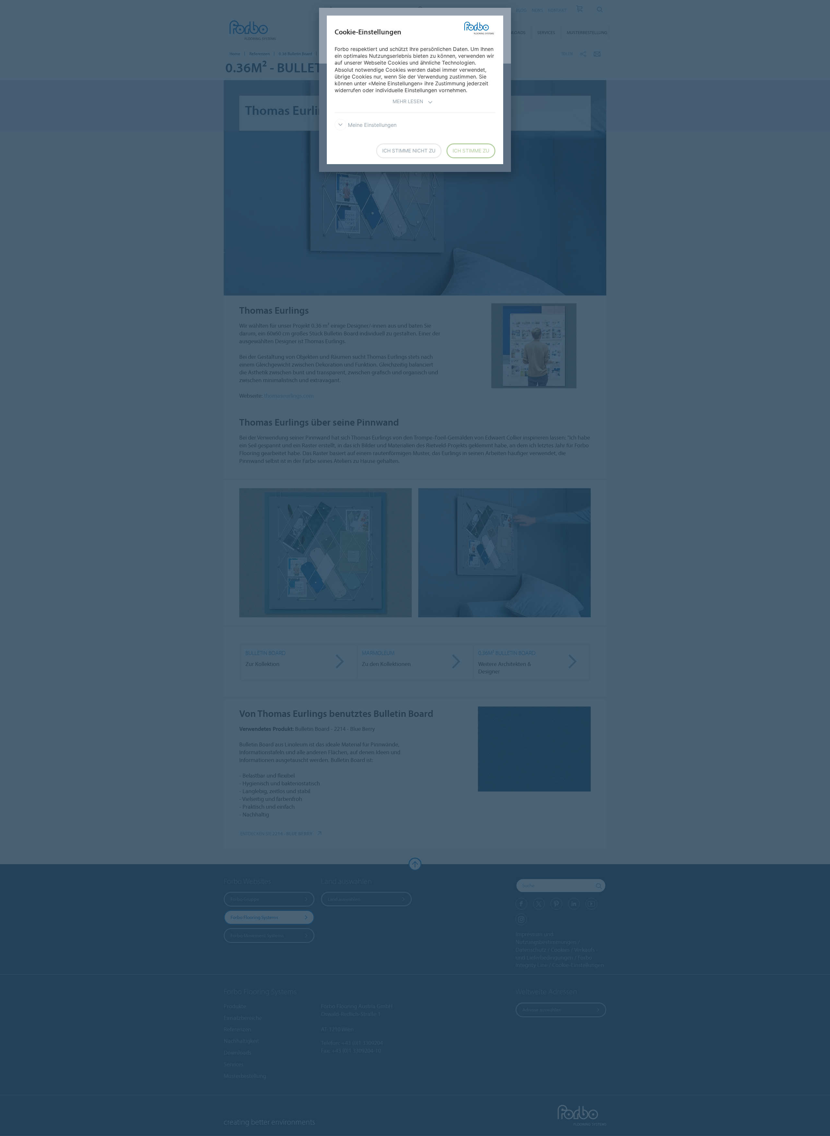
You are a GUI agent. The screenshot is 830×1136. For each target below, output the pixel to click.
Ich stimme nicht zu (408, 151)
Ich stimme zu (471, 151)
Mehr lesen (408, 101)
